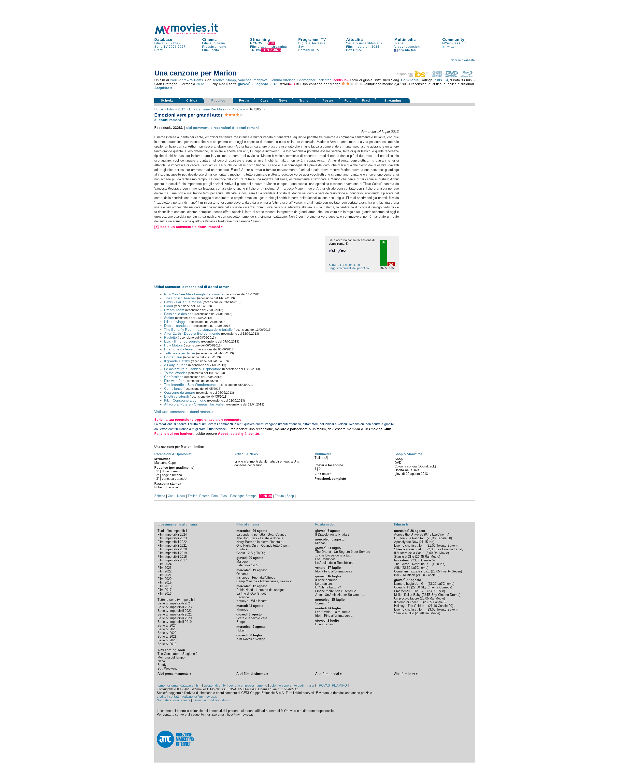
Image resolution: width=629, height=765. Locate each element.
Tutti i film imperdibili (172, 531)
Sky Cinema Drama (445, 595)
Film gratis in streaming (268, 46)
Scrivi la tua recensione (344, 265)
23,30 (432, 591)
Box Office (354, 50)
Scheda (167, 100)
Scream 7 (322, 603)
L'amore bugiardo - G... (410, 583)
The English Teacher (180, 298)
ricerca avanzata (463, 60)
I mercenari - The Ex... (410, 591)
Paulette (170, 337)
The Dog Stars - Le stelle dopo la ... (261, 538)
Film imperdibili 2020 (172, 549)
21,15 (424, 542)
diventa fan (407, 50)
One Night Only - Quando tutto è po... (263, 545)
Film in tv (401, 524)
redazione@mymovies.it (199, 696)
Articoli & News (246, 454)
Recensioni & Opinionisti (173, 454)
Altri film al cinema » (252, 673)
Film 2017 (164, 590)
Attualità (354, 39)
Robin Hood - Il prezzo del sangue (260, 590)
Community (453, 39)
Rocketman (402, 560)
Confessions (173, 377)
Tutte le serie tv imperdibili (176, 599)
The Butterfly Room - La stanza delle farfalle (198, 329)
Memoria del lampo (171, 657)
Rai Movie (441, 553)
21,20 (421, 575)
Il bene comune (326, 580)
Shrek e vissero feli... (409, 549)
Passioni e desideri (178, 314)
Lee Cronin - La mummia (332, 612)
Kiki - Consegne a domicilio (185, 400)
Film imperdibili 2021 (172, 545)
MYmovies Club (454, 43)
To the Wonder (175, 373)
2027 (177, 43)
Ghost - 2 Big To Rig (250, 553)
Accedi (299, 685)
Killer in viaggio (175, 322)
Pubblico (218, 100)
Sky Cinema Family (449, 549)
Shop (290, 496)
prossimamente (256, 685)
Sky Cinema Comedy (436, 587)
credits (161, 696)
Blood (168, 306)
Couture (241, 549)
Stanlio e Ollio (404, 556)
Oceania (242, 574)
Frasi (366, 100)
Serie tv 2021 (166, 636)
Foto (348, 100)
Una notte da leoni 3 (180, 349)
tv (224, 685)
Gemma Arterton (282, 80)
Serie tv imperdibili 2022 (174, 611)
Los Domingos (325, 559)
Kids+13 (441, 80)
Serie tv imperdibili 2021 (174, 614)
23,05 (436, 571)
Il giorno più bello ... (408, 602)
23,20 (432, 583)
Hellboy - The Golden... (410, 606)
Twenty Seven (446, 545)
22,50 (406, 568)
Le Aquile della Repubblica (334, 563)
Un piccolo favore (406, 598)
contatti (174, 696)
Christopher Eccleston (314, 80)
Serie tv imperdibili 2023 (174, 607)
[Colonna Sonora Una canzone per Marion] (437, 76)
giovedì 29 (247, 84)
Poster (328, 100)
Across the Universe (408, 534)
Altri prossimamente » (174, 673)
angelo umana (172, 475)
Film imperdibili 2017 (172, 560)
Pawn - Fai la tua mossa (183, 302)
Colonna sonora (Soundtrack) (415, 466)
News (283, 100)
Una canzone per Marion (208, 109)
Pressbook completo (330, 478)
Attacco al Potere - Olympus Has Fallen (194, 404)
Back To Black (404, 575)
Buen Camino (324, 624)
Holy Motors (173, 345)
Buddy (162, 665)
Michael (320, 543)
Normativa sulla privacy (173, 700)
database (186, 685)
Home (158, 109)
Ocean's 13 (402, 587)
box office (236, 685)
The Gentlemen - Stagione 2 (177, 654)
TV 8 (440, 591)
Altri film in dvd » (328, 673)
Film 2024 (164, 564)
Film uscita (210, 50)
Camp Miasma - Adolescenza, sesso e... (265, 581)
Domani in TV (308, 50)
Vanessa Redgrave (253, 80)
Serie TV (161, 46)
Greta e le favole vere (251, 618)
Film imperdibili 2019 (172, 553)
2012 (200, 84)
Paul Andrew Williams (186, 80)
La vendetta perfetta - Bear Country (261, 534)
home (161, 685)
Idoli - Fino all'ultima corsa (333, 571)
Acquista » (163, 88)
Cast (264, 100)
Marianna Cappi (165, 463)
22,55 (426, 595)
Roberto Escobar (166, 487)
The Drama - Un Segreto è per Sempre (342, 552)
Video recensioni (407, 46)
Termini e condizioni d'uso (211, 700)
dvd (217, 685)
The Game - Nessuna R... (412, 564)
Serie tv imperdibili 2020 (174, 618)
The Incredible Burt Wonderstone (190, 385)
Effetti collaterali (176, 396)
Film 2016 (164, 593)
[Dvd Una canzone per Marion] (451, 76)
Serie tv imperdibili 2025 (365, 43)
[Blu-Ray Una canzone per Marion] (467, 76)
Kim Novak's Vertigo (250, 639)
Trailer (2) (321, 458)
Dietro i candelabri (178, 326)
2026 (173, 46)
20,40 (420, 613)
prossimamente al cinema (177, 524)
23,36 (432, 538)
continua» (341, 80)
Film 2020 (164, 579)
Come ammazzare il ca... (412, 571)
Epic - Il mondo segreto (182, 341)
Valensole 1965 (247, 565)
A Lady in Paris (175, 365)
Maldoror (242, 561)
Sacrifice (242, 597)
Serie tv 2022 (166, 633)
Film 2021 (164, 575)
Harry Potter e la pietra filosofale (259, 542)
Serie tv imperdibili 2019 (174, 622)
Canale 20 (444, 538)
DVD (398, 463)
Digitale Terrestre (312, 43)
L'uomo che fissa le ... (410, 545)
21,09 (431, 545)
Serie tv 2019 (166, 644)
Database (163, 39)
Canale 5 (427, 560)
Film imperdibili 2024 (172, 534)
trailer (310, 685)
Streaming (260, 39)
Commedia (410, 80)
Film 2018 (164, 586)
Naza (161, 661)
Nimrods (242, 609)
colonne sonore (280, 685)
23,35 (416, 560)
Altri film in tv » (406, 673)
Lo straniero (323, 583)
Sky (301, 46)
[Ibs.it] (413, 76)
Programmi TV (312, 39)
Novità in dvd (325, 524)
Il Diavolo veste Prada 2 (332, 534)
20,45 (420, 556)
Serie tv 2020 (166, 640)
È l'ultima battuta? (328, 587)
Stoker (169, 318)
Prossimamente (214, 46)
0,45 (428, 534)
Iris (431, 542)
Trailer (399, 43)
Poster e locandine (328, 465)
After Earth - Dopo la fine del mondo (192, 333)
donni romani (171, 471)
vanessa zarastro (174, 478)
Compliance (173, 388)
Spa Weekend (167, 668)
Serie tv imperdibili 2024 (174, 603)
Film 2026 (162, 43)
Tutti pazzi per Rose (179, 353)
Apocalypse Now (406, 542)
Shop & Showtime (408, 454)
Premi (158, 50)
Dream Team (174, 310)
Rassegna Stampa (243, 496)
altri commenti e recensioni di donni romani (222, 128)
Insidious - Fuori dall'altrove (255, 577)
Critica (191, 100)
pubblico (238, 109)
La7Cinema (440, 534)
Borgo (240, 622)
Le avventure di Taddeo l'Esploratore (192, 369)
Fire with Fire (174, 381)
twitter (450, 46)
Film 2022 (164, 571)
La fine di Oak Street (251, 593)
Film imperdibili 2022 (172, 542)
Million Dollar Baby (407, 595)
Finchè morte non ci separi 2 (335, 591)
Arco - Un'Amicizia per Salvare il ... (340, 595)
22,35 (430, 549)
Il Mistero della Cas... (409, 553)
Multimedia (405, 39)
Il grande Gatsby (177, 361)
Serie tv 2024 (166, 625)
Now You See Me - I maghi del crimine (194, 294)
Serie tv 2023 (166, 629)
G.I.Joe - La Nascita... (410, 538)
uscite (208, 685)
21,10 (433, 606)
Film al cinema (213, 43)
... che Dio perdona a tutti (333, 555)
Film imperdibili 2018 (172, 556)
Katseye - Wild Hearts (252, 601)
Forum (244, 100)
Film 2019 (164, 582)
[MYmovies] (191, 33)
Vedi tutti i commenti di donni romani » (184, 412)
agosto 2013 (267, 84)
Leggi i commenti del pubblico (349, 268)
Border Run (173, 357)
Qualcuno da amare (179, 392)
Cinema (209, 39)
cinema (172, 685)
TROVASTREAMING (332, 685)
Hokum (241, 630)
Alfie (397, 568)
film (170, 109)
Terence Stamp (224, 80)
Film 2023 (164, 568)
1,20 (436, 564)
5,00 (430, 553)
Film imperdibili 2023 (172, 538)
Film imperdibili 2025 (362, 46)
